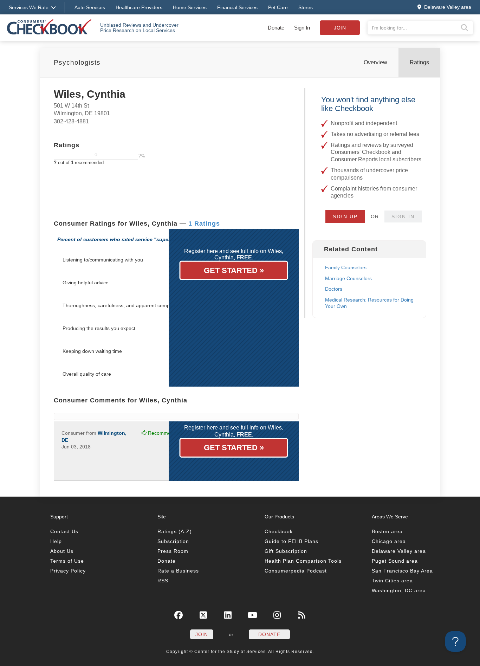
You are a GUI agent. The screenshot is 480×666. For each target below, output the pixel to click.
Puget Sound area (395, 561)
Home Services (190, 7)
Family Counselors (346, 267)
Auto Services (89, 7)
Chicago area (389, 541)
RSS (162, 580)
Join (340, 28)
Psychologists (77, 62)
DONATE (269, 634)
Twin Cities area (392, 580)
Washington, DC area (399, 590)
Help (56, 541)
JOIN (201, 634)
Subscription (173, 541)
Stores (305, 7)
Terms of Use (67, 561)
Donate (276, 28)
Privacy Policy (68, 571)
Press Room (172, 551)
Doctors (333, 289)
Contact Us (64, 531)
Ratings (419, 62)
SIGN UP (345, 216)
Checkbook (279, 531)
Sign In (302, 28)
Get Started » (234, 270)
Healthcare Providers (139, 7)
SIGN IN (403, 216)
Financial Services (237, 7)
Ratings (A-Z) (174, 531)
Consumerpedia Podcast (296, 571)
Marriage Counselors (348, 278)
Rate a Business (178, 571)
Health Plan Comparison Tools (303, 561)
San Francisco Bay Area (402, 571)
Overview (375, 62)
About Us (61, 551)
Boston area (387, 531)
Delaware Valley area (399, 551)
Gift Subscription (286, 551)
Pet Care (278, 7)
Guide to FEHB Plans (291, 541)
